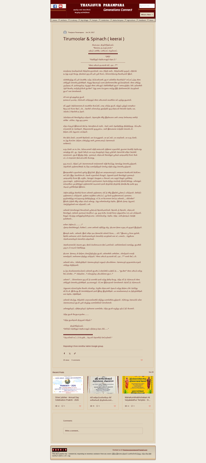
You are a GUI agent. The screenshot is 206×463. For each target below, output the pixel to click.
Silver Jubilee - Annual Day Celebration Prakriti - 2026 (67, 398)
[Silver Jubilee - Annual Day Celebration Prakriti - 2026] (68, 384)
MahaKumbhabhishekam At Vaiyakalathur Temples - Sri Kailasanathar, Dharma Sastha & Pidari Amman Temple (137, 398)
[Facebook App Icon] (55, 6)
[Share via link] (75, 353)
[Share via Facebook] (64, 353)
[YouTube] (60, 6)
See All (151, 372)
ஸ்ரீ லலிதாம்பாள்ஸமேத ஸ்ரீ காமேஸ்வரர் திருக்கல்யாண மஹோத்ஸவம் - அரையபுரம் (101, 398)
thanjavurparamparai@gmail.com (135, 450)
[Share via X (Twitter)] (70, 353)
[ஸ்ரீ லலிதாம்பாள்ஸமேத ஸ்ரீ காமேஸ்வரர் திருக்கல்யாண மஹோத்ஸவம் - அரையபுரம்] (103, 384)
